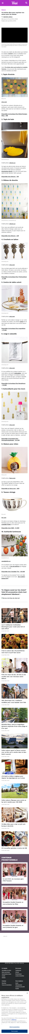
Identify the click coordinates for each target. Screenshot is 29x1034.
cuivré (21, 321)
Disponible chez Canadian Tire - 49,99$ (13, 571)
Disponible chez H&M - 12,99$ (10, 528)
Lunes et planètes (19, 975)
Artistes (3, 977)
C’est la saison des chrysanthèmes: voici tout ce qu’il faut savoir (13, 651)
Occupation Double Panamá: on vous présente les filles (13, 903)
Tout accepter (14, 1031)
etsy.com (4, 102)
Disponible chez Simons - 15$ (10, 176)
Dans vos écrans (6, 972)
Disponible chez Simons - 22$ (10, 236)
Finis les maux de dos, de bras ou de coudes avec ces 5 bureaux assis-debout (13, 676)
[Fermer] (27, 993)
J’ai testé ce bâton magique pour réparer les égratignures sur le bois (13, 777)
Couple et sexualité (20, 986)
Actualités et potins (6, 970)
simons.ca (12, 163)
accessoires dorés (6, 171)
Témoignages (18, 984)
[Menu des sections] (2, 3)
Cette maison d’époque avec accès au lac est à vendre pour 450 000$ (13, 801)
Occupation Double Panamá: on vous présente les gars (13, 926)
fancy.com (12, 478)
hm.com (3, 517)
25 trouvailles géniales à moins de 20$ (14, 848)
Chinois (17, 972)
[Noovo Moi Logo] (14, 3)
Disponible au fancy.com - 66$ (10, 488)
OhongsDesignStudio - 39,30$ (10, 440)
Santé (16, 983)
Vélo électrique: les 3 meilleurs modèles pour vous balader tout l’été (13, 701)
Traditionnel (18, 970)
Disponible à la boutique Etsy (9, 438)
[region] (14, 1012)
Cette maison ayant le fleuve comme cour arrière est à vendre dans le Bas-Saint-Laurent (14, 752)
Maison (3, 10)
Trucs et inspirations (7, 984)
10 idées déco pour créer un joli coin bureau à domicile (13, 825)
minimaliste (17, 373)
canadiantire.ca (5, 561)
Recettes (4, 983)
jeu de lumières (14, 566)
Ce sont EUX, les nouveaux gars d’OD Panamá (13, 880)
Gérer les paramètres (15, 1027)
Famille (17, 988)
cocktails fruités (6, 524)
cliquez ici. (14, 1019)
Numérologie (18, 974)
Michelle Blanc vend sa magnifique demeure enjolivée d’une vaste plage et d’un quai (14, 726)
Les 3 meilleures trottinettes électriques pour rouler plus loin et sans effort (13, 626)
